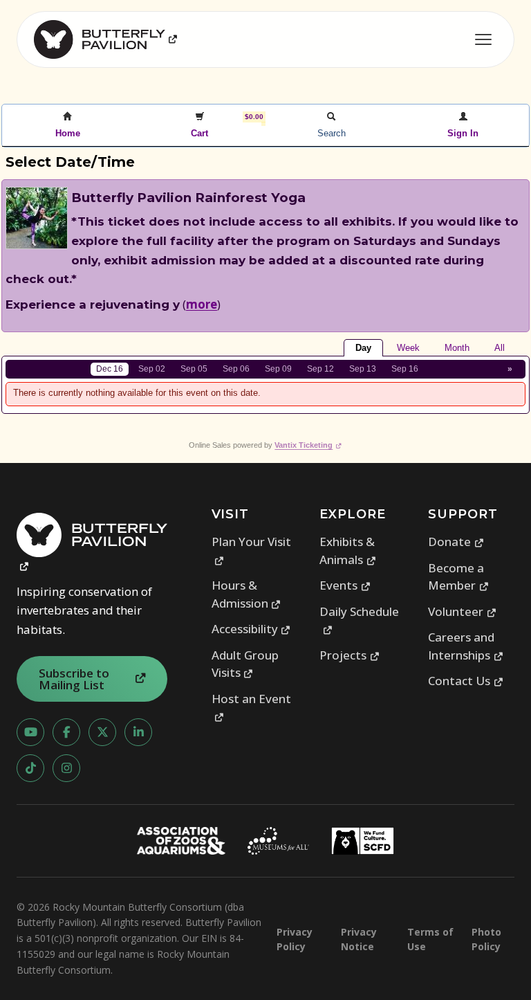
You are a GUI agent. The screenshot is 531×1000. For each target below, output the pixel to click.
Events (345, 585)
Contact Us (465, 681)
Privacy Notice (359, 939)
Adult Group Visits (245, 664)
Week (408, 348)
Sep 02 (151, 369)
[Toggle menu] (483, 39)
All (499, 348)
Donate (456, 541)
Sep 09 (278, 369)
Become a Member (458, 577)
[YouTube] (30, 732)
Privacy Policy (295, 939)
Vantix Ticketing (308, 445)
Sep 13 (362, 369)
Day (363, 348)
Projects (349, 655)
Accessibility (251, 629)
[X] (102, 732)
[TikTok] (30, 768)
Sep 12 (320, 369)
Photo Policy (486, 939)
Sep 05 (193, 369)
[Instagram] (66, 768)
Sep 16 (404, 369)
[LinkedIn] (138, 732)
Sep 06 (236, 369)
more (201, 304)
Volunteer (462, 611)
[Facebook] (66, 732)
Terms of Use (430, 939)
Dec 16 (109, 369)
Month (457, 348)
